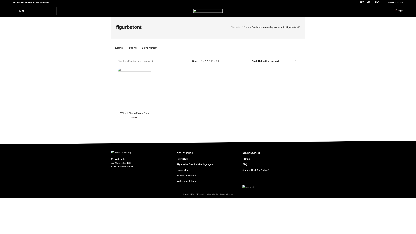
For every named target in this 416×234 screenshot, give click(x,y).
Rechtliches (185, 153)
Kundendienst (251, 153)
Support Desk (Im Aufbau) (255, 170)
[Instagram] (245, 179)
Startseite (236, 27)
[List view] (228, 61)
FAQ (244, 164)
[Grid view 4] (243, 61)
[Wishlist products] (389, 11)
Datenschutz (183, 170)
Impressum (182, 158)
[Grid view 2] (233, 61)
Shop (246, 27)
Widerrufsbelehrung (187, 181)
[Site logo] (208, 10)
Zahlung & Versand (186, 175)
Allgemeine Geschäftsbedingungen (195, 164)
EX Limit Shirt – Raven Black (134, 113)
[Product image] (134, 89)
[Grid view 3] (238, 61)
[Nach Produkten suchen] (383, 11)
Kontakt (246, 158)
